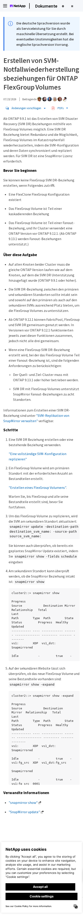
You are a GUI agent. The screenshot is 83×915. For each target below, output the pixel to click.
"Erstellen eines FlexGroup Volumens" (37, 487)
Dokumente (46, 6)
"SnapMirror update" (24, 812)
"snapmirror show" (23, 802)
